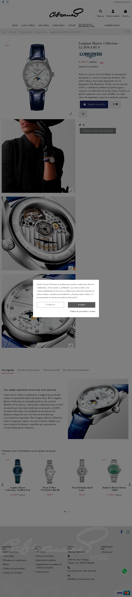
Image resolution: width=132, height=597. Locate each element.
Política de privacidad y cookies (82, 311)
